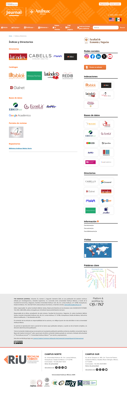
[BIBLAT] (17, 76)
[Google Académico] (20, 116)
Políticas (29, 27)
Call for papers (70, 27)
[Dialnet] (17, 87)
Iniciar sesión (115, 4)
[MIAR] (57, 57)
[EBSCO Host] (15, 107)
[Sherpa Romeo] (34, 76)
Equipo (16, 27)
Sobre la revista (57, 27)
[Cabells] (40, 57)
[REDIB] (68, 76)
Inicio (5, 27)
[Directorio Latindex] (18, 57)
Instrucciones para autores (84, 27)
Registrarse (104, 4)
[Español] (118, 20)
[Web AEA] (34, 106)
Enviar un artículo (96, 67)
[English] (112, 20)
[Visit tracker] (98, 257)
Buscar (122, 27)
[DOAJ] (70, 57)
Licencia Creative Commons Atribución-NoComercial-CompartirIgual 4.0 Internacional (58, 338)
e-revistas (12, 4)
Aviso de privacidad (51, 364)
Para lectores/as (89, 225)
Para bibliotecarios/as (90, 231)
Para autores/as (88, 228)
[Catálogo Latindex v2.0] (52, 76)
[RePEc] (51, 106)
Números (43, 27)
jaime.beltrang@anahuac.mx (72, 305)
